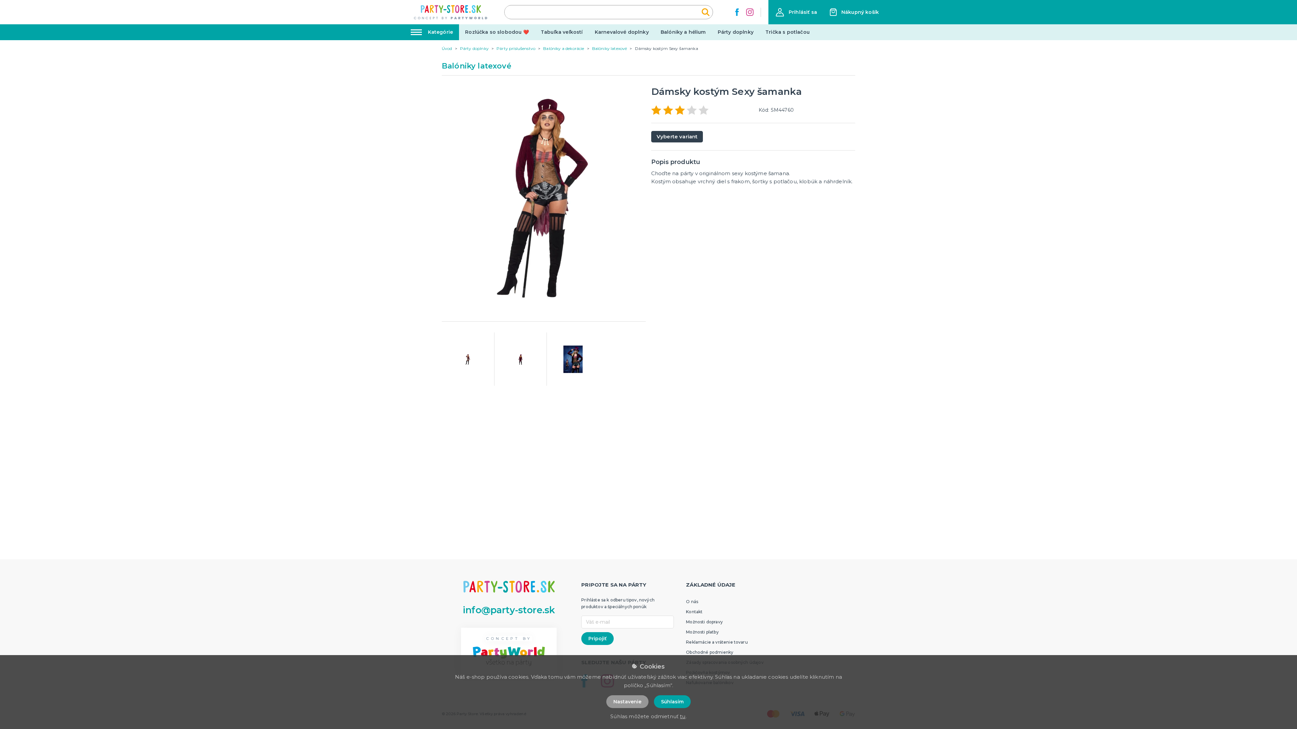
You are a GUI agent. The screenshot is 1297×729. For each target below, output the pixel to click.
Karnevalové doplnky (622, 32)
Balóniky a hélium (683, 32)
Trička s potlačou (787, 32)
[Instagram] (750, 12)
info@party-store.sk (509, 610)
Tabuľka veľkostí (562, 32)
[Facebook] (737, 12)
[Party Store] (451, 12)
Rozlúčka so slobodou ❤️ (497, 32)
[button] (796, 12)
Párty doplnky (736, 32)
